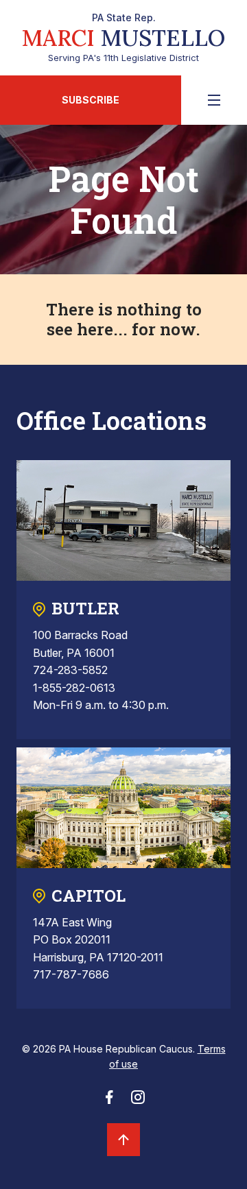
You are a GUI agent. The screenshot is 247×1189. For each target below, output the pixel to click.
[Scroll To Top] (123, 1139)
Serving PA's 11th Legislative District (123, 37)
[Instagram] (138, 1101)
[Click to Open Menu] (214, 100)
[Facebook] (109, 1101)
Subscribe (90, 100)
